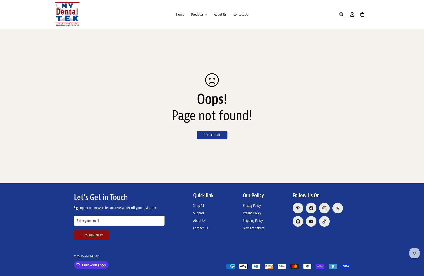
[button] (362, 14)
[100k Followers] (324, 208)
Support (198, 213)
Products (197, 14)
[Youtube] (311, 221)
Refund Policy (252, 213)
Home (180, 14)
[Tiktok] (324, 221)
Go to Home (212, 134)
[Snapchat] (298, 221)
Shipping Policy (253, 220)
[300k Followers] (311, 208)
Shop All (198, 205)
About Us (220, 14)
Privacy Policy (252, 205)
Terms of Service (253, 228)
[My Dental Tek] (67, 14)
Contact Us (240, 14)
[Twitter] (337, 208)
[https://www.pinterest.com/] (298, 208)
